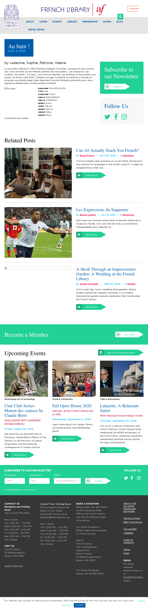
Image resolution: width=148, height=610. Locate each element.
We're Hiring (36, 30)
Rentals (131, 284)
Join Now (130, 335)
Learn (43, 22)
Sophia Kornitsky (89, 284)
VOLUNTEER (130, 529)
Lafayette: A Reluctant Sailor (119, 408)
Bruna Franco (87, 156)
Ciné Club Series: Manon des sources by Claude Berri (23, 410)
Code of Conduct (128, 541)
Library (72, 22)
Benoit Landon (88, 215)
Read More (91, 175)
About (30, 22)
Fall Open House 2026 (71, 405)
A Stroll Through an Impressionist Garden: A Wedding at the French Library (106, 274)
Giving (107, 22)
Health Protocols (13, 566)
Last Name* (35, 475)
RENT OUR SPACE (132, 522)
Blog (119, 22)
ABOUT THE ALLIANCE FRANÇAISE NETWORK (129, 508)
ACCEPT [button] (80, 605)
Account (133, 9)
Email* (57, 475)
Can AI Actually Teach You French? (107, 150)
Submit (117, 87)
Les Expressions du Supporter (102, 209)
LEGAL (127, 550)
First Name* (10, 475)
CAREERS (128, 533)
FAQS (126, 553)
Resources (128, 215)
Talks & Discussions (110, 399)
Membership (90, 22)
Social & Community (62, 399)
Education (128, 156)
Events (57, 22)
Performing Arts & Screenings (19, 399)
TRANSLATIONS (131, 519)
